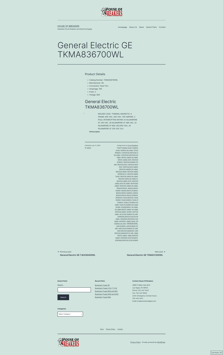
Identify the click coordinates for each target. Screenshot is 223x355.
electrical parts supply (130, 167)
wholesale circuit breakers (129, 238)
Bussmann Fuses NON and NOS (106, 294)
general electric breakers (129, 190)
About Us (133, 27)
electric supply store (124, 159)
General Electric (122, 188)
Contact (162, 27)
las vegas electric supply (123, 209)
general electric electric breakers (127, 195)
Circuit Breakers (133, 145)
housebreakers (126, 207)
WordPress (161, 342)
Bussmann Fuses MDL (103, 297)
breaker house (127, 148)
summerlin (122, 221)
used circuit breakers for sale (128, 228)
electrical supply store (124, 181)
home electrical (128, 197)
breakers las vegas (127, 150)
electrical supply (121, 171)
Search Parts (151, 27)
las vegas (135, 207)
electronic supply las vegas (129, 186)
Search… (60, 285)
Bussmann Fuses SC (102, 285)
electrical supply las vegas (129, 176)
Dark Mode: (215, 353)
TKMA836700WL (132, 223)
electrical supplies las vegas (128, 169)
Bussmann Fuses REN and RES (106, 291)
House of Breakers (68, 26)
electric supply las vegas (129, 157)
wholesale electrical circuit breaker (126, 240)
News (141, 27)
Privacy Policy (135, 342)
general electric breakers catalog (127, 193)
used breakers (121, 226)
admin (89, 148)
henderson (119, 197)
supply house (130, 221)
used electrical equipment (125, 231)
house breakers (126, 200)
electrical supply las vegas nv (128, 178)
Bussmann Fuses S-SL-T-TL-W (106, 288)
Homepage (122, 27)
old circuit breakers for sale (129, 214)
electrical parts (122, 164)
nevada (129, 212)
